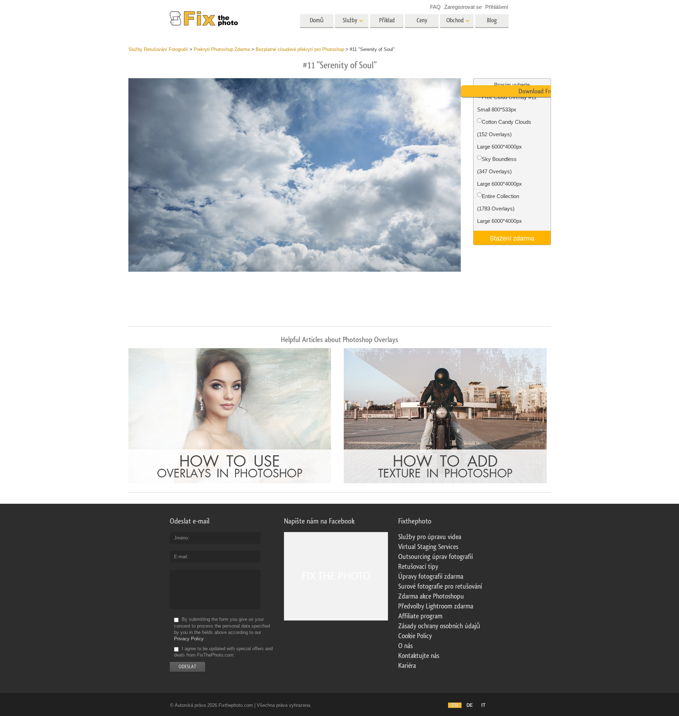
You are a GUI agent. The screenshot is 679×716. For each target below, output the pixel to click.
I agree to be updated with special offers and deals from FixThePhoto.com (223, 652)
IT (483, 705)
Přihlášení (496, 7)
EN (455, 705)
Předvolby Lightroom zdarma (435, 606)
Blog (492, 20)
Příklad (387, 20)
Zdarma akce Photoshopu (431, 596)
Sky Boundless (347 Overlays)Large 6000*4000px (499, 171)
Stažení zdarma (512, 237)
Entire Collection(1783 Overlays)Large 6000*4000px (499, 208)
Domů (317, 20)
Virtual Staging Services (428, 546)
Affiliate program (420, 616)
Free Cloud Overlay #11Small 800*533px (506, 103)
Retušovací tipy (418, 566)
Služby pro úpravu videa (429, 537)
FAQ (435, 7)
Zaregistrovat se (463, 7)
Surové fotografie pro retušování (440, 586)
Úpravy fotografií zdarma (430, 576)
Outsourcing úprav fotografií (435, 556)
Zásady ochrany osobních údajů (439, 626)
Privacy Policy (189, 638)
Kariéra (407, 665)
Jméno (181, 538)
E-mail (180, 556)
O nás (405, 645)
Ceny (422, 20)
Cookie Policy (415, 636)
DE (469, 705)
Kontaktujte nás (418, 655)
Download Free (537, 91)
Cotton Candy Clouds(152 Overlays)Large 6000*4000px (504, 134)
